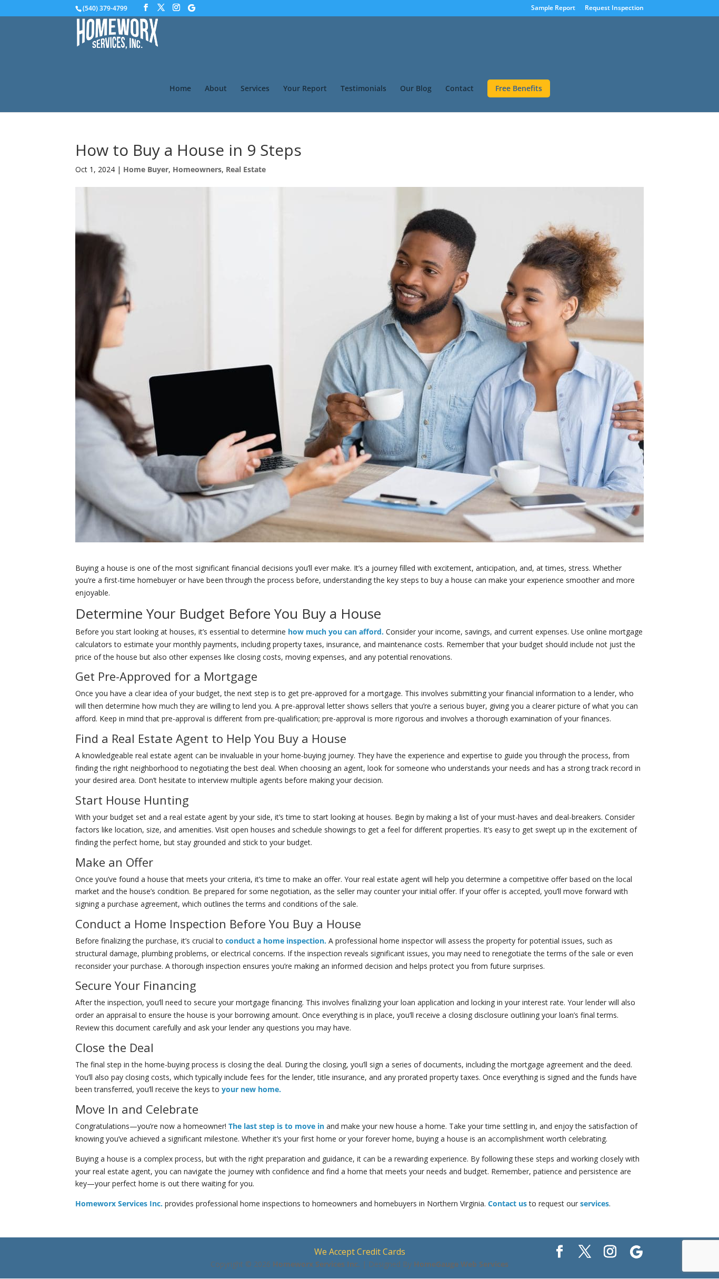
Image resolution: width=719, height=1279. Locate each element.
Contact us (507, 1203)
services (594, 1203)
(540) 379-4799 (105, 8)
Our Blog (416, 89)
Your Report (305, 89)
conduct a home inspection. (275, 941)
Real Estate (246, 169)
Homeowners (197, 169)
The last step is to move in (276, 1126)
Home (180, 89)
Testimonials (363, 89)
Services (255, 89)
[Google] (191, 8)
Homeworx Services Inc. (119, 1203)
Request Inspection (614, 8)
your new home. (251, 1089)
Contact (459, 89)
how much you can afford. (336, 632)
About (216, 89)
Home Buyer (145, 169)
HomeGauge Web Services (461, 1264)
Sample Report (553, 8)
